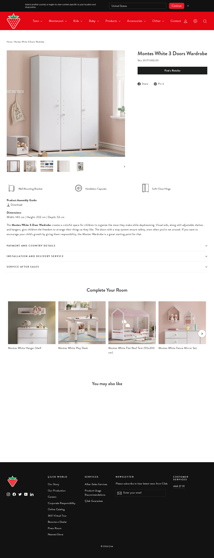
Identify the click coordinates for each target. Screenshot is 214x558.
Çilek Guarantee (94, 501)
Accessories (135, 20)
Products (111, 20)
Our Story (53, 484)
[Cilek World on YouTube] (26, 494)
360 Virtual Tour (57, 516)
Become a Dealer (57, 522)
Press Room (54, 528)
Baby (92, 20)
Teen (36, 20)
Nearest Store (55, 534)
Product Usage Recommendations (95, 493)
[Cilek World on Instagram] (8, 494)
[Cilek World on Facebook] (14, 494)
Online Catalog (56, 509)
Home (9, 41)
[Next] (202, 333)
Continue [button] (177, 6)
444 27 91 (179, 486)
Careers (52, 497)
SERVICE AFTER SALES (23, 267)
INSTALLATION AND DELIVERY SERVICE (35, 256)
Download (16, 205)
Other (156, 20)
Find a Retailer (172, 71)
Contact (176, 20)
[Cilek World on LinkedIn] (31, 494)
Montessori (56, 20)
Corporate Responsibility (61, 503)
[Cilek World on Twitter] (20, 494)
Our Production (57, 491)
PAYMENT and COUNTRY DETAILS (32, 245)
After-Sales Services (96, 484)
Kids (76, 20)
